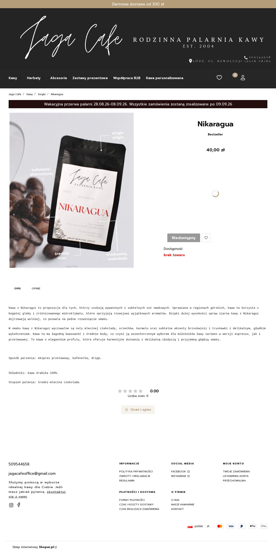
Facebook (179, 471)
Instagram (179, 476)
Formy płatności (132, 500)
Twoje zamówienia (236, 471)
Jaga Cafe (15, 94)
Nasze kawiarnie (182, 504)
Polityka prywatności (136, 471)
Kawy (30, 94)
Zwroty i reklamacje (134, 476)
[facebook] (18, 505)
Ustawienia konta (236, 476)
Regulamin (126, 481)
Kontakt (177, 509)
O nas (175, 500)
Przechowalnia (234, 481)
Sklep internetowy (33, 547)
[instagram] (11, 505)
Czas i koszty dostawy (136, 504)
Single (42, 94)
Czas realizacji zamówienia (139, 509)
